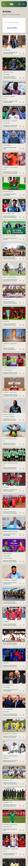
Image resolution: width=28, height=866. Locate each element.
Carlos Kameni (6, 824)
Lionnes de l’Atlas (6, 555)
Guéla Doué (12, 416)
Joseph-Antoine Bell (7, 826)
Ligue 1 (12, 213)
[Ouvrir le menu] (4, 4)
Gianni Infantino (12, 235)
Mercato (11, 72)
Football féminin (13, 343)
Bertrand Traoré (6, 120)
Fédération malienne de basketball (10, 755)
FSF (4, 465)
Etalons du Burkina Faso (8, 191)
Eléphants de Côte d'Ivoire (8, 414)
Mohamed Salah (6, 50)
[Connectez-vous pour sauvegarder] (23, 53)
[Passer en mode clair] (19, 4)
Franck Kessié (14, 120)
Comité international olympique (9, 438)
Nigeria (4, 277)
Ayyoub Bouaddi (6, 848)
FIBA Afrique (5, 758)
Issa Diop (5, 851)
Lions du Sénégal (6, 145)
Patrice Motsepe (6, 687)
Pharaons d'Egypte (14, 167)
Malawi (13, 367)
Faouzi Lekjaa (6, 711)
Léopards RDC (14, 580)
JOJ (4, 440)
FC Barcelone (6, 167)
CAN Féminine (6, 299)
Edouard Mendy (13, 824)
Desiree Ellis (14, 733)
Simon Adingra (6, 74)
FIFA (7, 235)
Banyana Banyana (7, 733)
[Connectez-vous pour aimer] (20, 53)
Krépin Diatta (6, 72)
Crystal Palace (6, 96)
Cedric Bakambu (6, 580)
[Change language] (24, 4)
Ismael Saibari (6, 392)
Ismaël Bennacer (6, 123)
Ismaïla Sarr (12, 96)
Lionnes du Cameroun (11, 277)
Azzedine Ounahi (14, 848)
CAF (4, 235)
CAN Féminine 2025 (7, 367)
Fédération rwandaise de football (10, 531)
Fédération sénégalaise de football (10, 463)
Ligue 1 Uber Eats (6, 213)
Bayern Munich (13, 392)
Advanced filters (12, 28)
